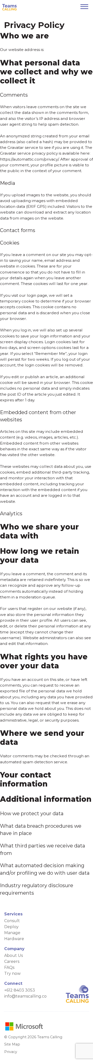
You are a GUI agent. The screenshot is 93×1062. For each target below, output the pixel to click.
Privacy (10, 1052)
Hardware (14, 938)
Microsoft (24, 1026)
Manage (12, 932)
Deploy (11, 926)
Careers (11, 961)
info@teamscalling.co (25, 996)
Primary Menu (84, 6)
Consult (12, 920)
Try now (12, 973)
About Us (13, 955)
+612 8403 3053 (19, 990)
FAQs (9, 967)
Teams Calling (9, 7)
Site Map (12, 1044)
